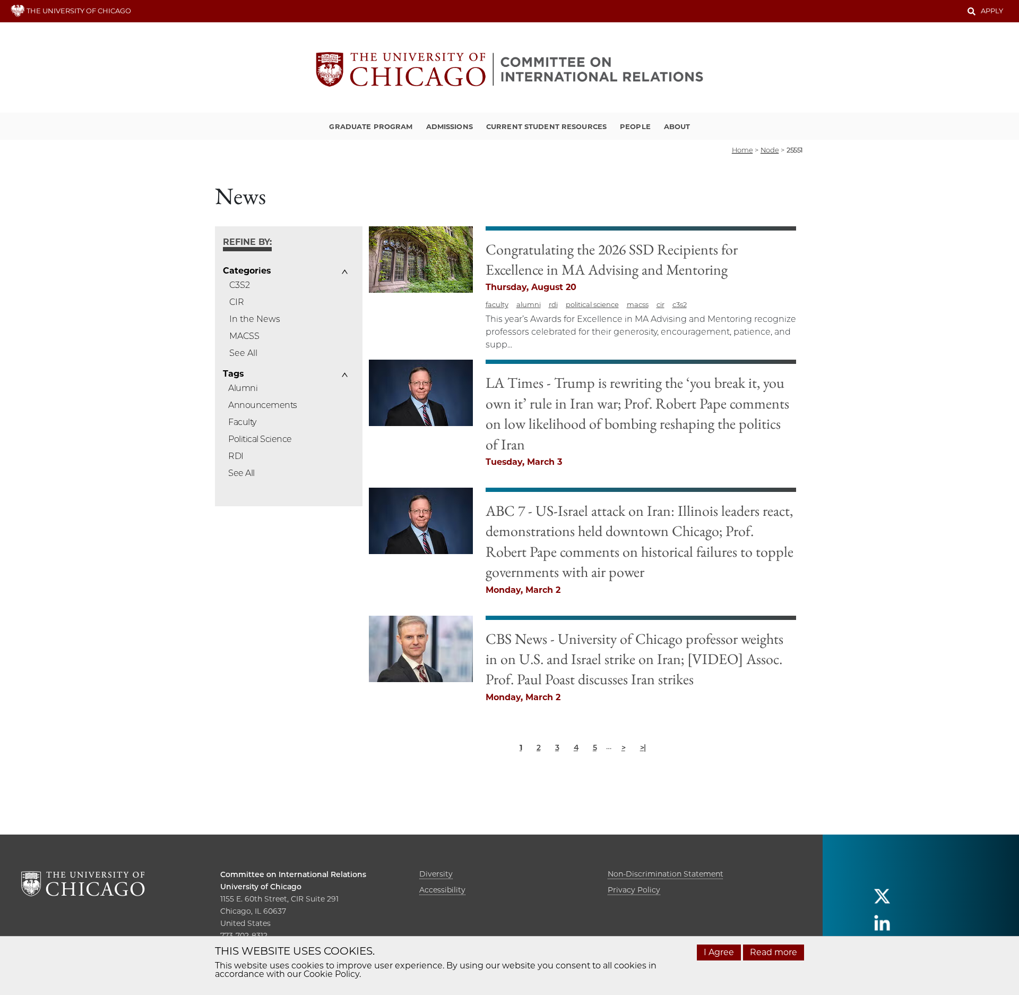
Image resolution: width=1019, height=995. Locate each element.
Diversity (436, 874)
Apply (992, 10)
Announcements (262, 405)
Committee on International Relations (293, 874)
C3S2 (239, 285)
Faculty (242, 422)
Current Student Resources (546, 126)
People (635, 126)
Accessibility (442, 890)
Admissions (449, 126)
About (677, 126)
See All (243, 353)
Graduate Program (370, 126)
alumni (528, 304)
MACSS (244, 336)
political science (592, 304)
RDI (236, 456)
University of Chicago (260, 886)
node (770, 150)
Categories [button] (247, 271)
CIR (236, 302)
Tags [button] (233, 374)
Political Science (260, 439)
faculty (497, 304)
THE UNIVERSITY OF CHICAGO (78, 10)
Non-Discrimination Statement (665, 874)
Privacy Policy (634, 890)
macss (638, 304)
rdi (553, 304)
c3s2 (679, 304)
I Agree (719, 952)
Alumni (242, 388)
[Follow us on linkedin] (882, 927)
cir (660, 304)
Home (742, 150)
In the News (254, 319)
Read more (773, 952)
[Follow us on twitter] (882, 901)
